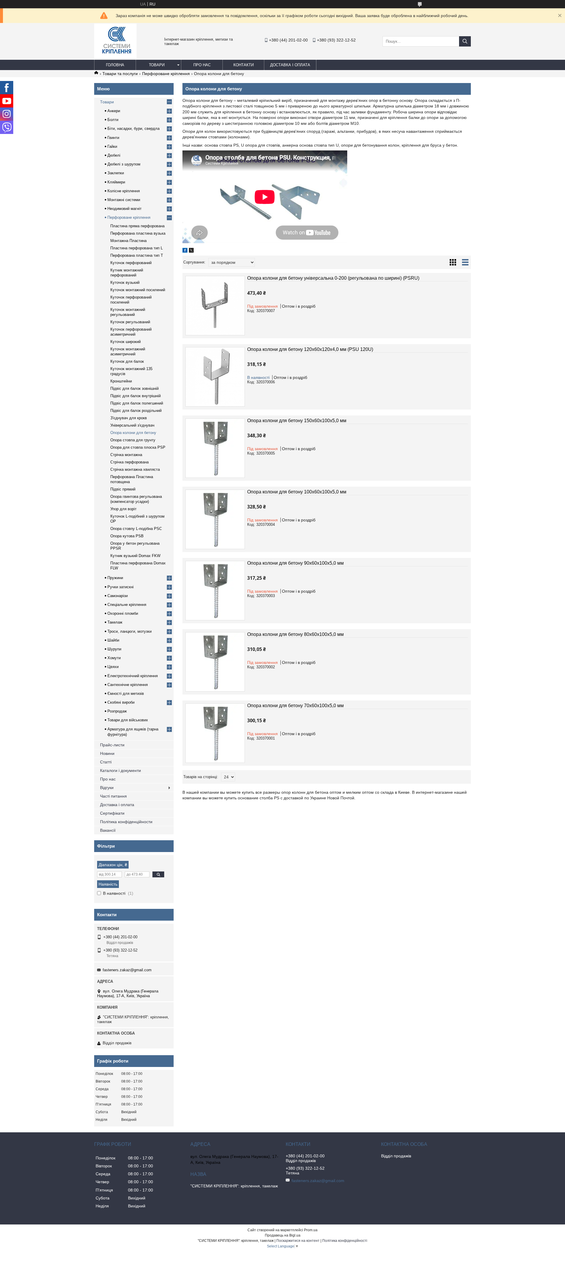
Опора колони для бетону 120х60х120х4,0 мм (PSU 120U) (310, 349)
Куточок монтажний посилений (137, 290)
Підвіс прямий (122, 489)
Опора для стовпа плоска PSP (137, 447)
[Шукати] (465, 41)
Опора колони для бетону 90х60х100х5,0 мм (295, 563)
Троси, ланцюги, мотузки (129, 631)
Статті (106, 762)
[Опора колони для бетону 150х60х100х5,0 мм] (215, 448)
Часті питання (113, 796)
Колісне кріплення (123, 191)
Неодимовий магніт (124, 208)
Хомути (114, 658)
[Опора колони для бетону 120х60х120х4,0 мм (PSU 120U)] (215, 377)
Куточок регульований (130, 322)
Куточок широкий (125, 341)
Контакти (243, 65)
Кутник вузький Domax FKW (135, 556)
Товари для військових (127, 720)
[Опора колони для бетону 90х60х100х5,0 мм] (215, 590)
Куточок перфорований (131, 263)
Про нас (202, 65)
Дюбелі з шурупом (123, 164)
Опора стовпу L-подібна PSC (136, 528)
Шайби (113, 640)
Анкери (113, 111)
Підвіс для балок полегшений (136, 403)
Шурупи (114, 649)
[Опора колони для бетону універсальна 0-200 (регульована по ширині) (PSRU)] (215, 305)
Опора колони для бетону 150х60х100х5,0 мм (296, 420)
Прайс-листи (112, 745)
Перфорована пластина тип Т (136, 255)
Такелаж (114, 622)
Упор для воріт (123, 509)
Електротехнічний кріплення (132, 676)
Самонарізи (117, 596)
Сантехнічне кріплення (127, 684)
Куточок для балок (127, 361)
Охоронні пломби (122, 613)
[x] (191, 251)
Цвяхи (113, 666)
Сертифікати (112, 813)
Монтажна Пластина (128, 240)
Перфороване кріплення (166, 73)
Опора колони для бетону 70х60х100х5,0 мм (295, 705)
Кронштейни (121, 381)
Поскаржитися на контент (298, 1241)
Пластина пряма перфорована (137, 226)
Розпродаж (117, 711)
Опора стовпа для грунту (132, 440)
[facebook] (184, 251)
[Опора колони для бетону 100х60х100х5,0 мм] (215, 519)
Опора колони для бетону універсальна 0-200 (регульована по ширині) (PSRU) (333, 278)
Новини (107, 753)
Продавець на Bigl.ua (282, 1235)
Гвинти (113, 137)
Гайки (112, 146)
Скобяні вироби (120, 702)
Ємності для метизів (125, 693)
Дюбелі (113, 155)
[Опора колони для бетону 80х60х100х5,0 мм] (215, 662)
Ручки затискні (120, 587)
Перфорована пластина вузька (137, 233)
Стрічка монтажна (126, 455)
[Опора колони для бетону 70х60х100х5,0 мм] (215, 733)
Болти (112, 119)
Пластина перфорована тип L (136, 248)
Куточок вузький (124, 282)
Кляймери (116, 182)
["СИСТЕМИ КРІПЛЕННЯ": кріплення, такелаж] (115, 57)
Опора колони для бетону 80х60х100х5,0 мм (295, 634)
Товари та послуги (120, 73)
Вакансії (108, 830)
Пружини (115, 578)
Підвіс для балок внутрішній (135, 396)
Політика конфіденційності (344, 1241)
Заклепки (115, 173)
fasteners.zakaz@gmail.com (127, 970)
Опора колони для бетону (133, 432)
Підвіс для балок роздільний (136, 410)
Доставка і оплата (290, 65)
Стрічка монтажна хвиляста (135, 469)
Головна (115, 65)
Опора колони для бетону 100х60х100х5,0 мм (296, 491)
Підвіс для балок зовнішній (134, 388)
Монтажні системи (123, 200)
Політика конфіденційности (126, 821)
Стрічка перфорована (129, 462)
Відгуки (107, 787)
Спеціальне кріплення (126, 604)
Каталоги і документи (120, 770)
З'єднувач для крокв (128, 418)
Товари (156, 65)
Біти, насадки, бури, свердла (133, 128)
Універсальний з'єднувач (132, 425)
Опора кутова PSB (127, 536)
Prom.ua (311, 1230)
